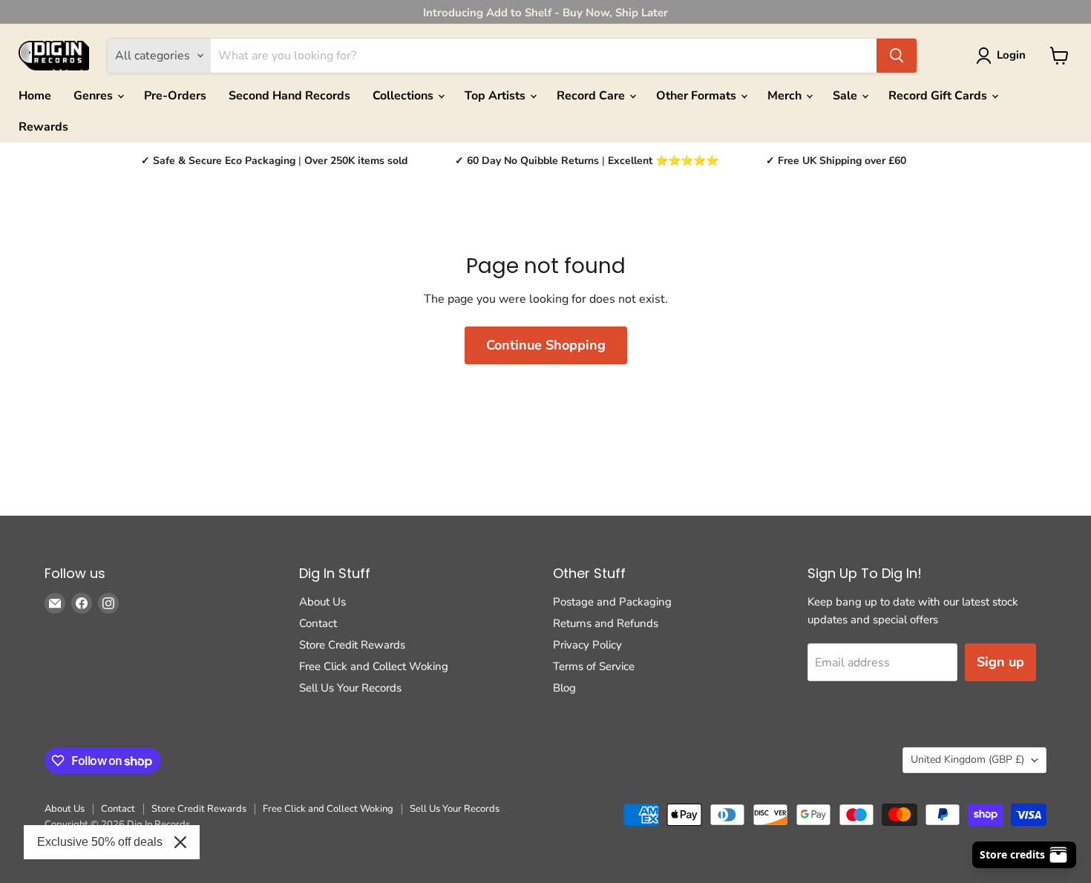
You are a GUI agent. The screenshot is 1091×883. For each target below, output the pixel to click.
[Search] (897, 56)
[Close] (180, 842)
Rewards (43, 127)
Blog (564, 687)
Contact (318, 623)
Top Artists (496, 96)
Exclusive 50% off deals (100, 842)
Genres (94, 96)
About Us (322, 601)
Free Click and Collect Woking (373, 666)
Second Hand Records (289, 96)
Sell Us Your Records (350, 687)
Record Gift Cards (939, 96)
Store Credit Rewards (352, 644)
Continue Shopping (546, 345)
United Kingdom (967, 759)
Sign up (1000, 662)
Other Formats (697, 96)
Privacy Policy (587, 644)
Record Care (592, 96)
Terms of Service (594, 666)
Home (35, 96)
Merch (786, 96)
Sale (846, 96)
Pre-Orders (175, 96)
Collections (404, 96)
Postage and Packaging (612, 601)
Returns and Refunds (605, 623)
